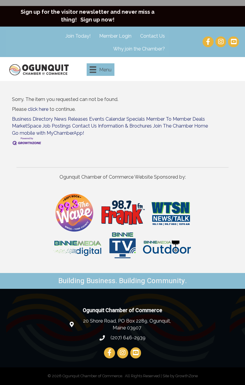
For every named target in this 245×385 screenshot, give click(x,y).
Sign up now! (97, 19)
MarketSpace (26, 126)
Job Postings (56, 126)
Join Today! (78, 36)
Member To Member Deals (175, 119)
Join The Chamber (173, 126)
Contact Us (152, 36)
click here (38, 109)
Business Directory (32, 119)
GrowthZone (186, 376)
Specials (135, 119)
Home (201, 126)
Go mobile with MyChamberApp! (48, 133)
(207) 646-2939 (127, 337)
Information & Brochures (125, 126)
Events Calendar (107, 119)
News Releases (71, 119)
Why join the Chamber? (139, 49)
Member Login (115, 36)
